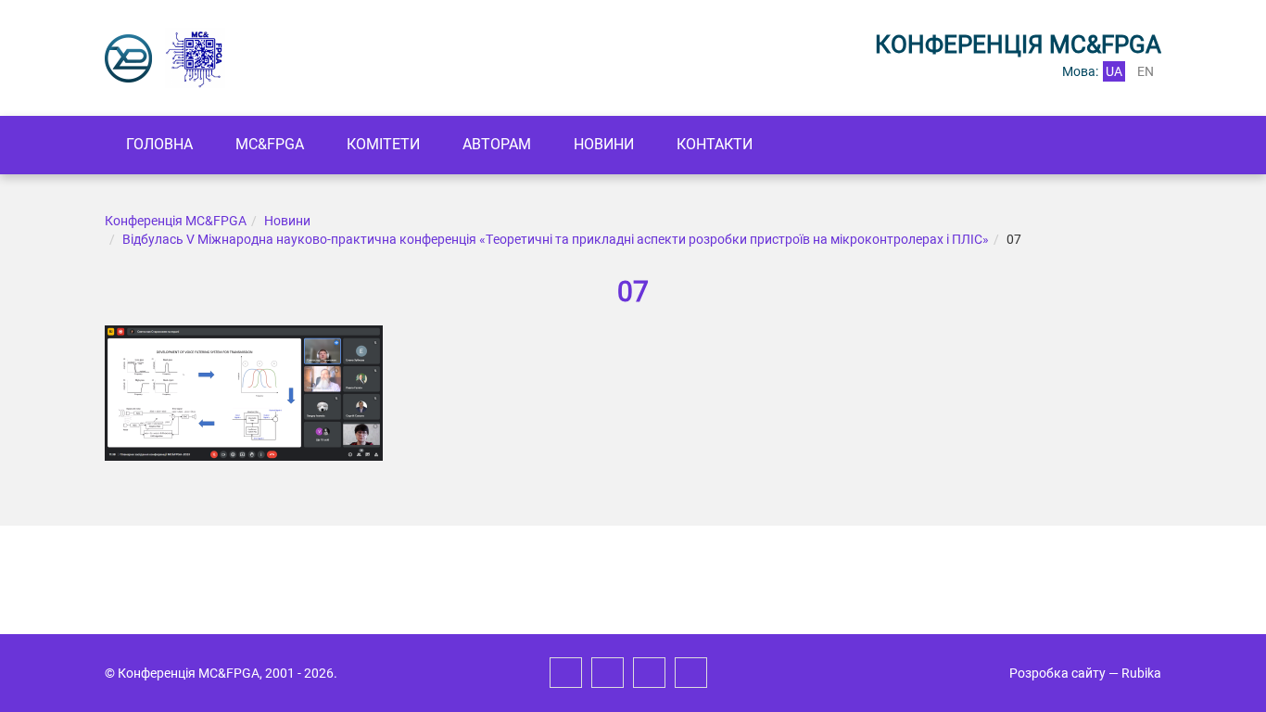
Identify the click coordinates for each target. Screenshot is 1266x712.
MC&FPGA (269, 144)
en (1145, 71)
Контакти (715, 144)
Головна (159, 144)
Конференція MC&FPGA (176, 220)
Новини (604, 144)
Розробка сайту (1057, 673)
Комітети (383, 144)
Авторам (496, 144)
